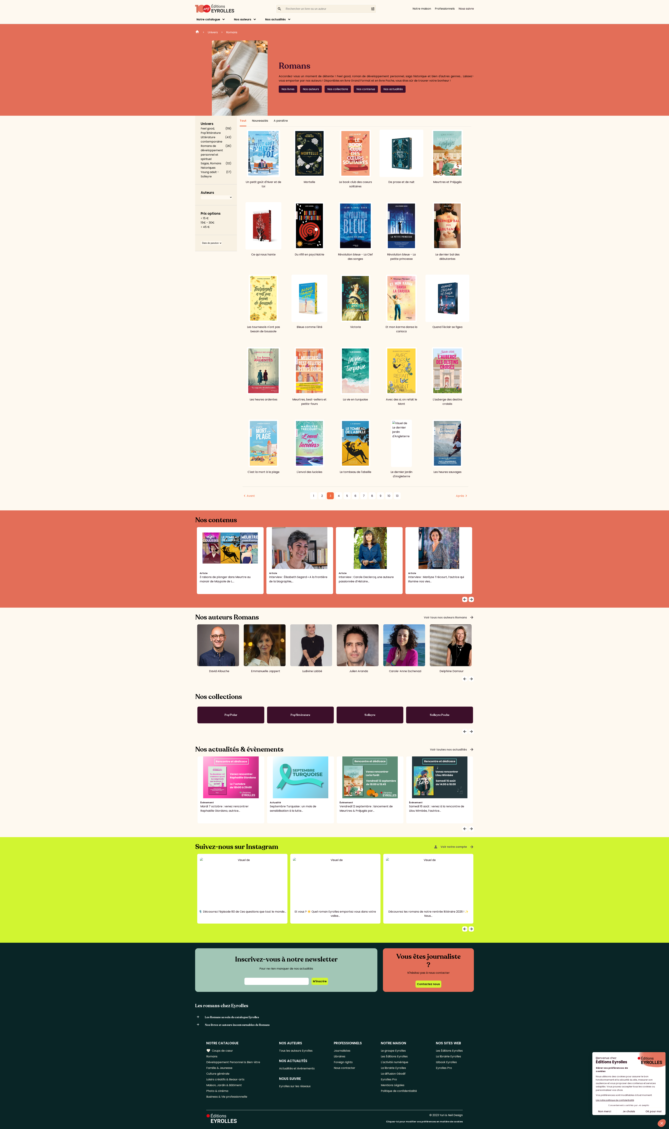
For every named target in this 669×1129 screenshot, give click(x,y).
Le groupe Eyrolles (393, 1051)
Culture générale (217, 1074)
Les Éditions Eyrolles (394, 1056)
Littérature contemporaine (211, 139)
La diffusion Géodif (393, 1074)
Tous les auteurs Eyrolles (296, 1051)
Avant (251, 496)
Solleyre (369, 715)
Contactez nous (428, 984)
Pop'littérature (300, 715)
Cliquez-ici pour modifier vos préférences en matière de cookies (424, 1121)
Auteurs (207, 192)
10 (389, 496)
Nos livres (288, 89)
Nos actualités (275, 19)
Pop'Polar (231, 715)
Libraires (339, 1056)
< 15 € (205, 218)
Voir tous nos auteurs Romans (449, 617)
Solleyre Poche (439, 715)
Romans (231, 32)
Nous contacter (344, 1068)
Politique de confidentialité (399, 1091)
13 (397, 496)
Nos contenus (365, 89)
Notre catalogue (208, 19)
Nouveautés (260, 121)
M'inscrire (320, 981)
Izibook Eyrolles (446, 1062)
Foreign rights (343, 1062)
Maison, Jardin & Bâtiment (224, 1085)
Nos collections (337, 89)
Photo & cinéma (217, 1091)
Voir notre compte (454, 847)
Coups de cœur (219, 1050)
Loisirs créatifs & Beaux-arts (225, 1079)
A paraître (281, 121)
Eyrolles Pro (389, 1079)
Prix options (211, 213)
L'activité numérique (394, 1062)
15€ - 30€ (207, 223)
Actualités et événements (297, 1068)
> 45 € (205, 227)
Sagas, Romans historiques (211, 165)
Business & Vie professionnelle (226, 1097)
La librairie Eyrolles (393, 1068)
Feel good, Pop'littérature (211, 131)
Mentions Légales (392, 1085)
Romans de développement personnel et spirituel (212, 152)
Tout (243, 121)
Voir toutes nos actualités (452, 749)
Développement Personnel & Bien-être (233, 1062)
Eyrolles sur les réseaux (295, 1086)
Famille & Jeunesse (219, 1068)
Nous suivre (466, 9)
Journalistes (342, 1051)
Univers (213, 32)
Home (197, 32)
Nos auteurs (242, 19)
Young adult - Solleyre (210, 174)
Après (460, 496)
